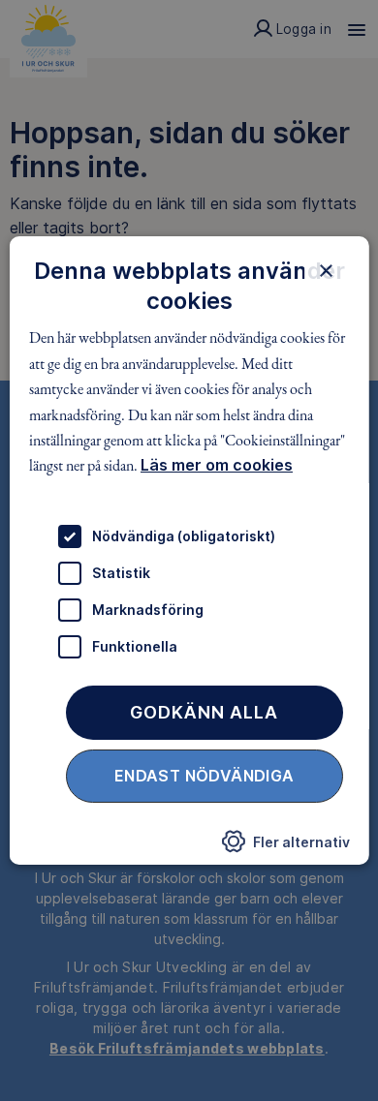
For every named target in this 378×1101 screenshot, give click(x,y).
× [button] (325, 270)
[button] (284, 846)
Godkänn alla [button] (204, 712)
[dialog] (189, 551)
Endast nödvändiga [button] (204, 775)
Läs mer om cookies (217, 464)
